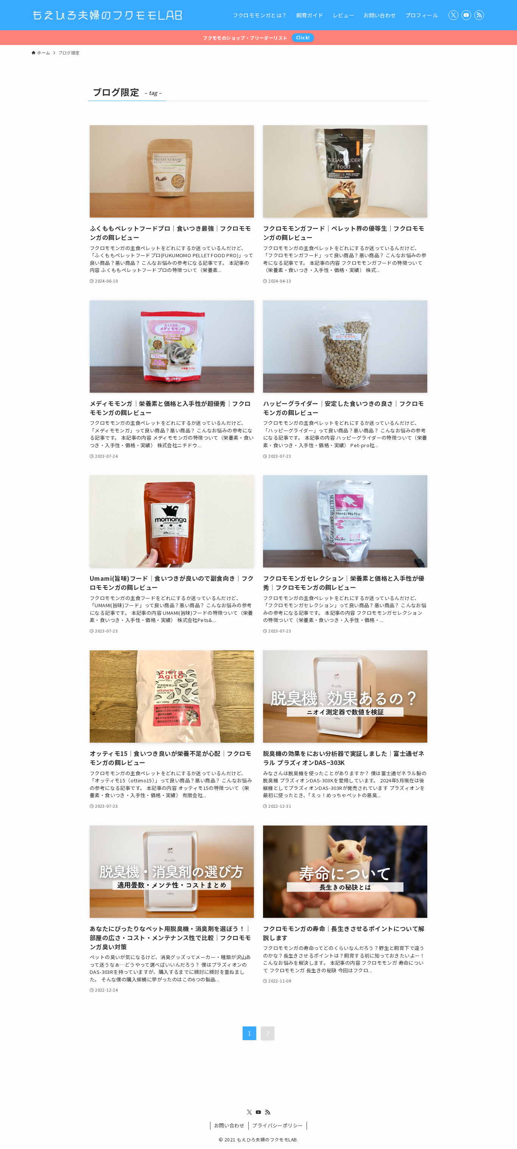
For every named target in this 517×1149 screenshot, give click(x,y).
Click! (303, 37)
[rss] (479, 15)
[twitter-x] (453, 15)
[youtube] (466, 15)
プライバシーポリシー (277, 1125)
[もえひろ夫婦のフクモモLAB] (107, 15)
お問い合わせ (229, 1125)
